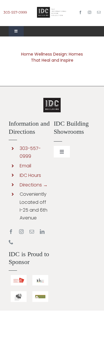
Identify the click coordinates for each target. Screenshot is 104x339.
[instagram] (89, 12)
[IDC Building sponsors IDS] (40, 277)
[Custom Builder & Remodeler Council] (40, 293)
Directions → (34, 185)
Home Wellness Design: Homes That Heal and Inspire (52, 57)
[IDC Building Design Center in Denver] (52, 9)
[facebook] (80, 12)
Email (25, 165)
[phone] (11, 242)
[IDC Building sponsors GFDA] (19, 293)
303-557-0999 (15, 12)
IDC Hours (30, 175)
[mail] (99, 12)
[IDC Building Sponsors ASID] (19, 277)
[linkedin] (42, 231)
